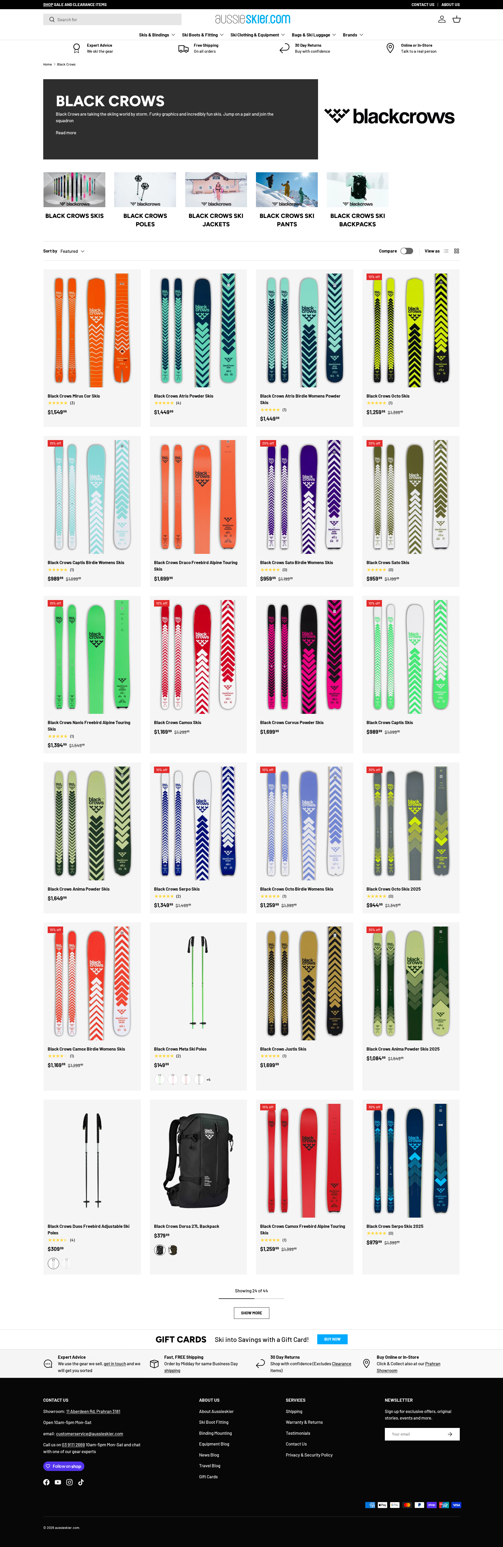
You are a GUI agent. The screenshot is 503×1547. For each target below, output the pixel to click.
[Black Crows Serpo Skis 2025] (411, 1161)
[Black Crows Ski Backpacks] (358, 189)
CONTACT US (423, 4)
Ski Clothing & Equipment (255, 34)
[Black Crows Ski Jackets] (216, 189)
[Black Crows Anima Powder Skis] (92, 823)
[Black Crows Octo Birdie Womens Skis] (304, 823)
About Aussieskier (216, 1411)
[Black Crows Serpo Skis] (198, 823)
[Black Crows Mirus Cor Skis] (92, 330)
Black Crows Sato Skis (388, 562)
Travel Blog (209, 1465)
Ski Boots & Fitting (200, 34)
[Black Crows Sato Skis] (411, 497)
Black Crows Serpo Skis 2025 (395, 1226)
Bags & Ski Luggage (311, 34)
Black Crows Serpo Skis (177, 888)
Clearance (341, 1363)
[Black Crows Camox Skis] (198, 657)
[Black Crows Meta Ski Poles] (198, 983)
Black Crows (66, 64)
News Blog (209, 1454)
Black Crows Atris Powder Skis (184, 395)
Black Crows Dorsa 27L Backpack (186, 1226)
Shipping (294, 1411)
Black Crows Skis (74, 216)
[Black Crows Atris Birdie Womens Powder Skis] (304, 330)
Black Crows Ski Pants (287, 220)
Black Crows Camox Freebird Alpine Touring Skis (302, 1229)
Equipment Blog (214, 1443)
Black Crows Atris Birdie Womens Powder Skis (300, 399)
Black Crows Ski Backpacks (357, 220)
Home (47, 64)
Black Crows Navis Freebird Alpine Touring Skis (89, 726)
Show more (251, 1312)
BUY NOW (332, 1339)
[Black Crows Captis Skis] (411, 657)
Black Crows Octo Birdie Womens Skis (296, 888)
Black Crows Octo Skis (388, 395)
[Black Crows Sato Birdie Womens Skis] (304, 497)
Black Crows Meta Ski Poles (180, 1048)
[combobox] (112, 19)
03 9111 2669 (73, 1444)
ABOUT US (450, 4)
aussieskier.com (67, 1527)
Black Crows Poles (145, 220)
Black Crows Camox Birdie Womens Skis (86, 1048)
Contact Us (296, 1443)
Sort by (50, 250)
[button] (456, 19)
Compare (388, 250)
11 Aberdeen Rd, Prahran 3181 (93, 1411)
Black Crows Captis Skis (390, 722)
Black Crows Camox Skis (177, 722)
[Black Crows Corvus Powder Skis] (304, 657)
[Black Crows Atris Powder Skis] (198, 330)
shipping (172, 1370)
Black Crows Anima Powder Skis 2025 (403, 1048)
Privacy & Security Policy (309, 1454)
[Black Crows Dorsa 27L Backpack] (198, 1161)
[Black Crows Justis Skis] (304, 983)
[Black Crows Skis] (74, 189)
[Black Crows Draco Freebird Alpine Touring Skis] (198, 497)
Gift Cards (208, 1476)
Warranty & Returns (304, 1422)
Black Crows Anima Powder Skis (79, 888)
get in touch (115, 1363)
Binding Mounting (215, 1433)
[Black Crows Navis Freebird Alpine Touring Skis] (92, 657)
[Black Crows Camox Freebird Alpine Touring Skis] (304, 1161)
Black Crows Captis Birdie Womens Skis (86, 562)
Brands (350, 34)
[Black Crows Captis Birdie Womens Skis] (92, 497)
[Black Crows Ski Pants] (287, 189)
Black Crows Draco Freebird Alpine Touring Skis (195, 566)
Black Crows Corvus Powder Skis (292, 722)
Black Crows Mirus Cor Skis (74, 395)
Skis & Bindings (154, 34)
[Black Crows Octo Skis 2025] (411, 823)
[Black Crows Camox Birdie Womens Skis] (92, 983)
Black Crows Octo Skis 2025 (394, 888)
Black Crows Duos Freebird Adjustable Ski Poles (88, 1229)
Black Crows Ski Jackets (216, 220)
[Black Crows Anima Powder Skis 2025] (411, 983)
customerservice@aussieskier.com (89, 1433)
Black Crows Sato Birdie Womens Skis (296, 562)
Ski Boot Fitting (213, 1422)
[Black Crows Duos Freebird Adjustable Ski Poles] (92, 1161)
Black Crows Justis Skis (283, 1048)
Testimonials (298, 1433)
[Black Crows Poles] (145, 189)
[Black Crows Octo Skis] (411, 330)
